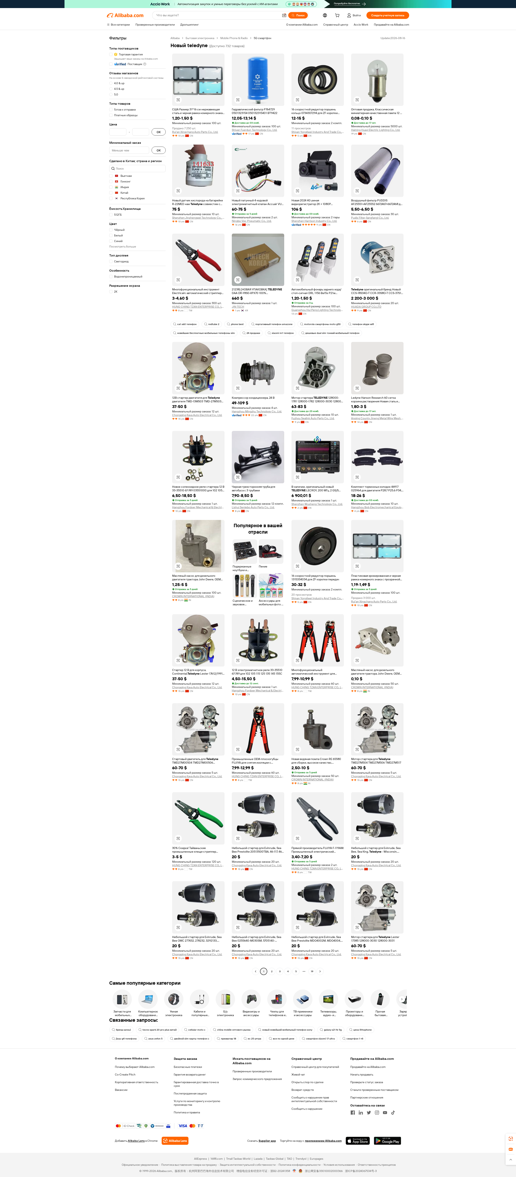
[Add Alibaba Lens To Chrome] (175, 1141)
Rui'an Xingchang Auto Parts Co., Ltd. (195, 132)
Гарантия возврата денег (190, 1074)
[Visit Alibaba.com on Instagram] (377, 1112)
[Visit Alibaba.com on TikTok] (393, 1112)
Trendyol (300, 1158)
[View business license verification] (294, 1171)
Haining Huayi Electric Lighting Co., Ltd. (375, 129)
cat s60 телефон (187, 324)
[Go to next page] (320, 971)
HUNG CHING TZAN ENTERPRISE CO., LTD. (198, 306)
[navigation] (137, 505)
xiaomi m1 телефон (283, 333)
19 (312, 971)
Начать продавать (361, 1074)
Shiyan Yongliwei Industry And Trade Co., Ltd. (317, 132)
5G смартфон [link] (262, 38)
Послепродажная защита (190, 1093)
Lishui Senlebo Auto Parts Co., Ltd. (253, 507)
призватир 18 (228, 1038)
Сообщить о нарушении (306, 1108)
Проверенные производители (252, 1071)
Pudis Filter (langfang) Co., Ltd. (370, 217)
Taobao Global (274, 1158)
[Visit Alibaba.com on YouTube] (385, 1112)
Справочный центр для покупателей (315, 1066)
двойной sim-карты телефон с (191, 1038)
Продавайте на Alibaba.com (368, 1066)
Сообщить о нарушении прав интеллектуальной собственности (314, 1099)
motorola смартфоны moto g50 (322, 324)
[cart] (338, 16)
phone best (237, 324)
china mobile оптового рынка (234, 1029)
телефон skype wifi (363, 324)
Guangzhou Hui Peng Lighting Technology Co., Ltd (317, 310)
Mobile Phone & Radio (234, 38)
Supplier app (267, 1140)
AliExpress (200, 1158)
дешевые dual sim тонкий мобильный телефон (332, 333)
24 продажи (253, 333)
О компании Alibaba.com (132, 1058)
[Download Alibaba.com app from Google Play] (387, 1141)
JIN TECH (238, 306)
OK (159, 132)
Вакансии (121, 1089)
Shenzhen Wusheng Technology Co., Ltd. (317, 504)
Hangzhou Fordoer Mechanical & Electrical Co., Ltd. (198, 507)
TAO (289, 1158)
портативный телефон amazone (273, 324)
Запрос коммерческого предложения (257, 1079)
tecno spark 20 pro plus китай (160, 1029)
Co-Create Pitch (125, 1074)
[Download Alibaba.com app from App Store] (358, 1141)
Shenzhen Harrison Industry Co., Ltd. (314, 221)
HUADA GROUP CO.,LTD (366, 306)
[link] (511, 1139)
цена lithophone (362, 1029)
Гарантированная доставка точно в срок (196, 1084)
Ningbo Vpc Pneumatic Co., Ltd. (252, 221)
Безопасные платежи (188, 1066)
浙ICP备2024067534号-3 (361, 1171)
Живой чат (298, 1074)
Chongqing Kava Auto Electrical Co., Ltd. (197, 415)
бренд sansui (123, 1029)
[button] (284, 15)
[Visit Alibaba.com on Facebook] (352, 1112)
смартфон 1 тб (354, 1038)
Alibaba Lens (136, 1140)
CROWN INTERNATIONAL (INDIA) (193, 596)
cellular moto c (196, 1029)
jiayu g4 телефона (126, 1038)
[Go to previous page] (255, 971)
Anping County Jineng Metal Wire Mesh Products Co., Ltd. (377, 418)
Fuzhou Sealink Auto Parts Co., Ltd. (312, 418)
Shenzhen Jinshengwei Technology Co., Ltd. (198, 217)
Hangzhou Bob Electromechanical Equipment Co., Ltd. (377, 507)
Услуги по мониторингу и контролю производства (197, 1102)
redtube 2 (213, 324)
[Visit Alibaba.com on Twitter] (368, 1112)
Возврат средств (302, 1089)
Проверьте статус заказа (366, 1082)
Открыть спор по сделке (307, 1082)
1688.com (216, 1158)
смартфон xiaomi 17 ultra (320, 1038)
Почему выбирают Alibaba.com (135, 1066)
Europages (316, 1158)
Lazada (258, 1158)
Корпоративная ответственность (136, 1082)
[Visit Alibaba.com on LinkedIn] (360, 1112)
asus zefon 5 (155, 1038)
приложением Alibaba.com (323, 1140)
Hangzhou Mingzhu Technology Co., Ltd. (257, 411)
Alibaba (175, 38)
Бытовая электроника (200, 38)
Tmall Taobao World (238, 1158)
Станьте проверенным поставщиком (374, 1089)
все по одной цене (283, 1038)
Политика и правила (187, 1112)
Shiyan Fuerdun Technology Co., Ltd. (254, 129)
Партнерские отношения (366, 1097)
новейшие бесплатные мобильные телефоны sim (206, 333)
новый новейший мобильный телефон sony (287, 1029)
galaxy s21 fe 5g (333, 1029)
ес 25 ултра (254, 1038)
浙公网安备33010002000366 (324, 1171)
